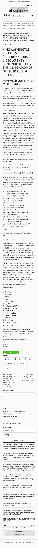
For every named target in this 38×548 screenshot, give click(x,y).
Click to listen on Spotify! (10, 240)
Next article (31, 374)
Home (11, 23)
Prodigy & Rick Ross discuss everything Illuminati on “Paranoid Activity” (28, 379)
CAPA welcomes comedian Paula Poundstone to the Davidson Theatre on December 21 (19, 527)
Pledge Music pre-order (12, 128)
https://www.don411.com (15, 414)
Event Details (19, 198)
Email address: (7, 427)
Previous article (8, 374)
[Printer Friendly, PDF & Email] (11, 352)
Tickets (5, 230)
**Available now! (8, 326)
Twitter (5, 347)
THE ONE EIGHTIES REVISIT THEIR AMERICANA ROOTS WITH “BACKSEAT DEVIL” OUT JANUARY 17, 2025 (18, 487)
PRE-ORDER (12, 84)
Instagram (6, 349)
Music (6, 369)
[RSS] (31, 5)
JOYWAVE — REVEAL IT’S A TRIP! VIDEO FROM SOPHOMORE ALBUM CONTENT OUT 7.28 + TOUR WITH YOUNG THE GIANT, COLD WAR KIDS (10, 381)
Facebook (5, 344)
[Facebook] (24, 5)
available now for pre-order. (26, 125)
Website (5, 342)
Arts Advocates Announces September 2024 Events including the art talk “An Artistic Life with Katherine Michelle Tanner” (19, 496)
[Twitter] (28, 5)
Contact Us (12, 2)
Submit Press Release (24, 2)
